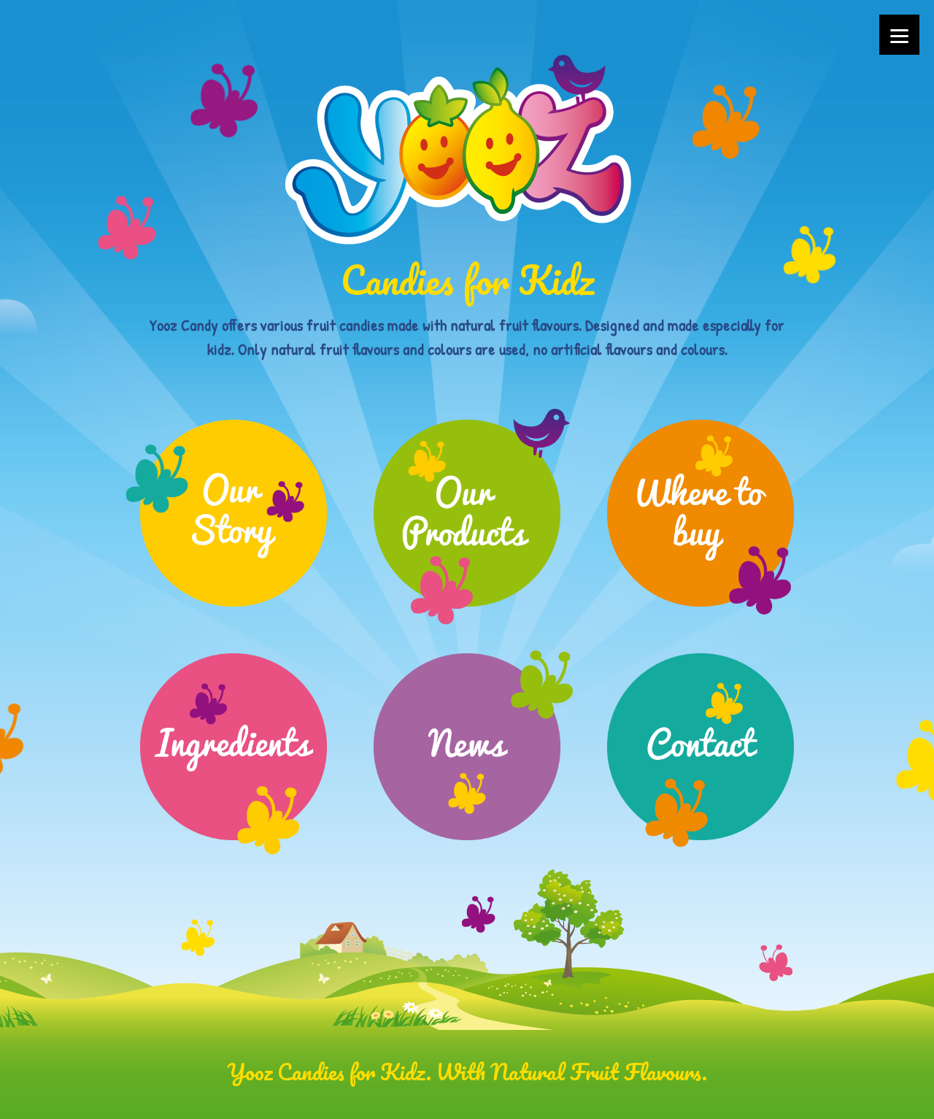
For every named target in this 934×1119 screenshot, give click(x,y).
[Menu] (899, 35)
